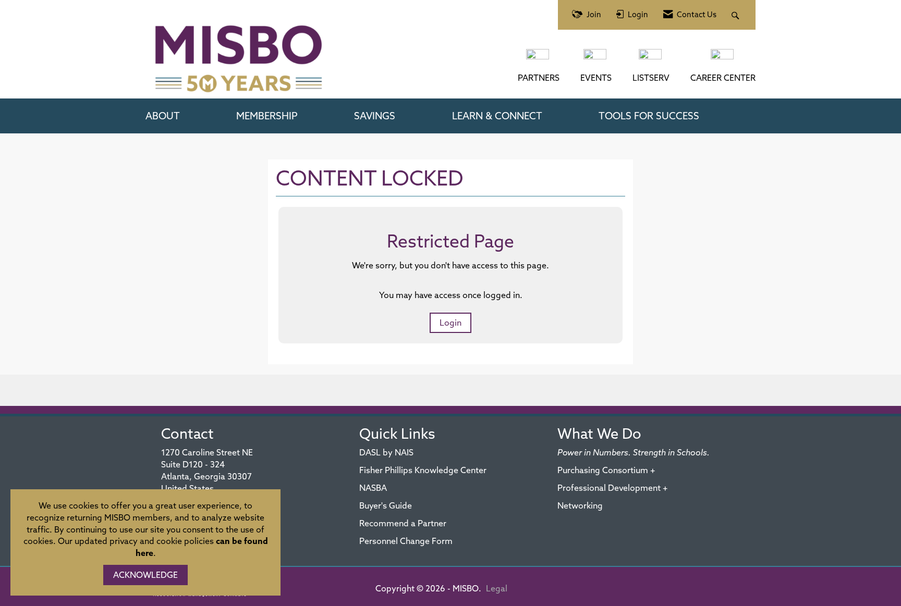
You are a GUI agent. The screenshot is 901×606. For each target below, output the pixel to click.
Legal (496, 588)
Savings (374, 115)
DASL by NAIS (386, 452)
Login (450, 322)
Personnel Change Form (406, 541)
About (162, 115)
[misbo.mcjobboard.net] (723, 59)
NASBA (373, 488)
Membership (267, 115)
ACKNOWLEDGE (145, 575)
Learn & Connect (497, 115)
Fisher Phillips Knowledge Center (422, 470)
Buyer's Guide (385, 505)
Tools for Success (649, 115)
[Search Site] (736, 15)
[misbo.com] (538, 59)
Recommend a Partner (402, 523)
